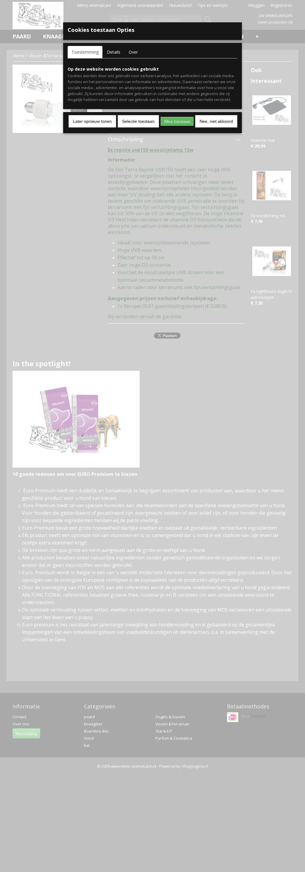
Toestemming (85, 52)
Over (133, 52)
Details (113, 52)
